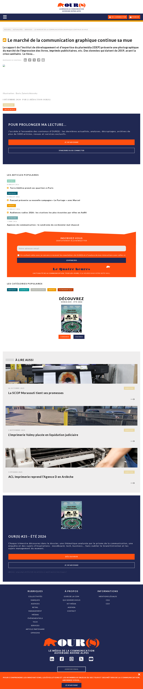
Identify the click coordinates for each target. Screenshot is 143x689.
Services (35, 625)
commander (64, 337)
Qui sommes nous (71, 600)
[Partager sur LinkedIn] (25, 60)
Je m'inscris (71, 260)
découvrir (71, 557)
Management (35, 611)
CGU (108, 600)
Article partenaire (35, 629)
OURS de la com (71, 596)
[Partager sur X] (34, 60)
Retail (35, 607)
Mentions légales (108, 596)
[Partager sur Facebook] (29, 60)
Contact (71, 611)
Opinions (35, 633)
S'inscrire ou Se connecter (71, 150)
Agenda (71, 607)
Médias (35, 615)
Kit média (71, 604)
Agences (35, 604)
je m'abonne (71, 685)
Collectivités (35, 596)
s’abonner (79, 337)
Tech (35, 622)
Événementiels (35, 618)
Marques (35, 600)
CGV (108, 604)
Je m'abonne (72, 142)
